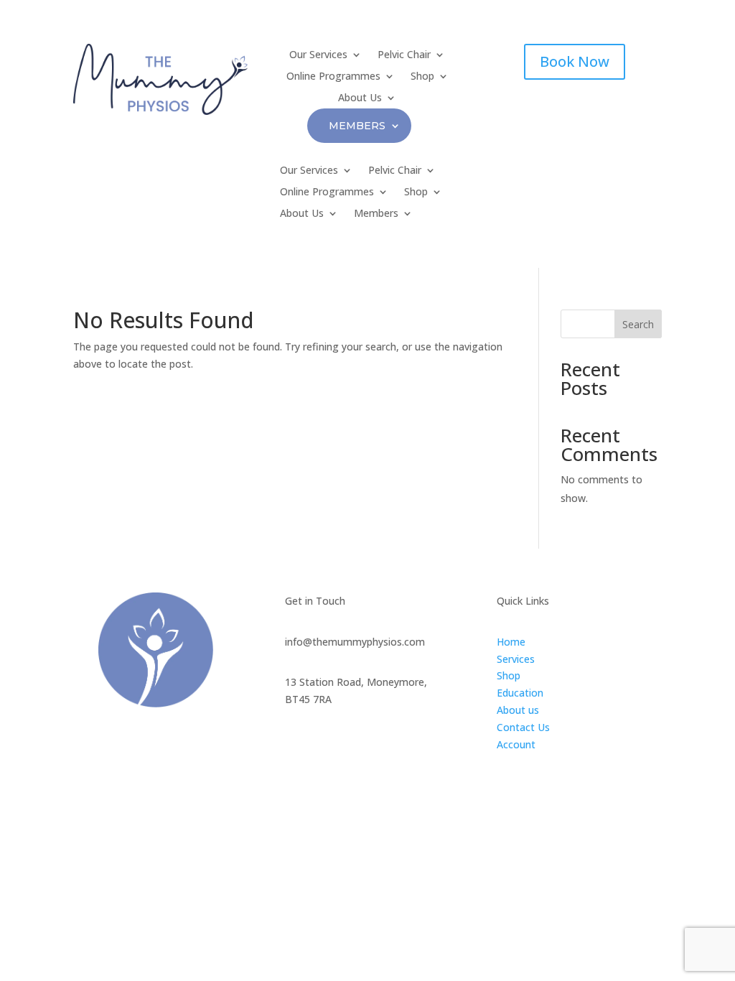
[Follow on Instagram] (325, 743)
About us (518, 710)
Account (516, 744)
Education (520, 692)
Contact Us (523, 727)
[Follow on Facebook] (296, 743)
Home (511, 641)
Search (638, 324)
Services (516, 659)
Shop (508, 675)
